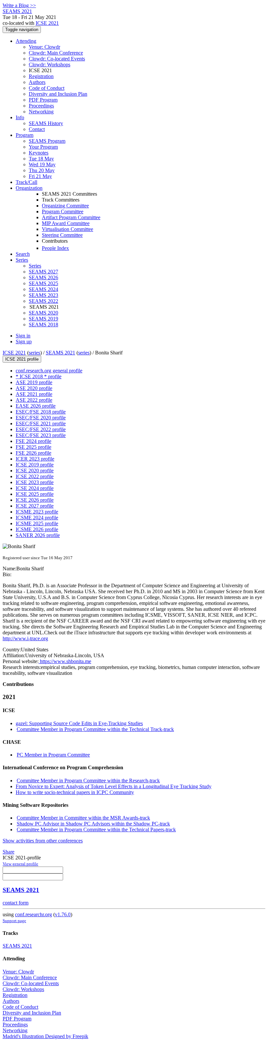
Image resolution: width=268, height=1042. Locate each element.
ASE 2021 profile (34, 394)
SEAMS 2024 (43, 289)
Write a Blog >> (19, 5)
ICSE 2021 (47, 23)
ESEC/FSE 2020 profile (41, 417)
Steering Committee (62, 235)
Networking (41, 111)
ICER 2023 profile (35, 459)
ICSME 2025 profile (37, 523)
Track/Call (26, 182)
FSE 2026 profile (33, 453)
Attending (26, 41)
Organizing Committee (65, 205)
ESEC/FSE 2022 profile (41, 429)
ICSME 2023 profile (37, 511)
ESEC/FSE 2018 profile (41, 412)
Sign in (23, 335)
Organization (29, 188)
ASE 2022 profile (34, 400)
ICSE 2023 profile (35, 482)
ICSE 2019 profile (35, 464)
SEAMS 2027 (43, 271)
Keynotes (38, 152)
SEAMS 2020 (43, 313)
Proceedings (41, 105)
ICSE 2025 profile (35, 494)
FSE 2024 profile (33, 441)
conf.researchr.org (33, 914)
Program (24, 135)
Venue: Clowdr (44, 47)
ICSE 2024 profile (35, 488)
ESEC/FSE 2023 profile (41, 435)
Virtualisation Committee (67, 229)
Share (8, 852)
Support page (14, 920)
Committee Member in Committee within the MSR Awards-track (83, 818)
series (34, 352)
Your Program (43, 147)
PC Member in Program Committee (53, 754)
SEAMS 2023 (43, 295)
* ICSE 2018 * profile (38, 376)
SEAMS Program (47, 141)
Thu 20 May (42, 170)
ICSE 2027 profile (35, 506)
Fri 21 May (40, 176)
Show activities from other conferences (43, 840)
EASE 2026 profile (36, 406)
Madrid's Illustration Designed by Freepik (45, 1036)
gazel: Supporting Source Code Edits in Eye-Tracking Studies (79, 723)
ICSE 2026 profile (35, 500)
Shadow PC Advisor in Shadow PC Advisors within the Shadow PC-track (93, 823)
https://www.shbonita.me (65, 661)
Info (20, 117)
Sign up (24, 341)
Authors (37, 82)
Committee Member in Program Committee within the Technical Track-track (95, 729)
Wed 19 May (42, 164)
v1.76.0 (63, 914)
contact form (15, 902)
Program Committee (62, 211)
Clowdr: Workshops (49, 64)
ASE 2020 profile (34, 388)
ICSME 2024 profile (37, 517)
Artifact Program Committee (71, 217)
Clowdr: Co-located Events (57, 58)
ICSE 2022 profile (35, 476)
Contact (37, 129)
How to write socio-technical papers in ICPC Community (75, 792)
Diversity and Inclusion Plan (58, 94)
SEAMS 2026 (43, 277)
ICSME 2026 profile (37, 529)
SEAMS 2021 (60, 352)
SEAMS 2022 (43, 301)
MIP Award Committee (66, 223)
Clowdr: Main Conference (56, 53)
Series (35, 266)
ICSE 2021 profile (22, 359)
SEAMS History (46, 123)
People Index (55, 248)
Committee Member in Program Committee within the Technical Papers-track (96, 829)
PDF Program (43, 100)
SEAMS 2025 (43, 283)
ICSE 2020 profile (35, 470)
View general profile (20, 863)
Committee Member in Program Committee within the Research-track (88, 780)
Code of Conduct (46, 88)
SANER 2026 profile (38, 535)
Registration (41, 76)
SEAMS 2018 (43, 324)
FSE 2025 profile (33, 447)
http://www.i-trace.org (25, 638)
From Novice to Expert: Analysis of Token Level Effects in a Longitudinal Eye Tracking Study (113, 786)
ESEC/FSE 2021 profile (41, 423)
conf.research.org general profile (49, 370)
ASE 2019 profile (34, 382)
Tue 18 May (41, 158)
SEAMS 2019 (43, 318)
